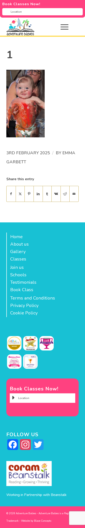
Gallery (18, 252)
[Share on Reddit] (65, 194)
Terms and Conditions (32, 298)
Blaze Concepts (42, 521)
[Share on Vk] (56, 194)
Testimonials (23, 282)
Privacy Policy (24, 305)
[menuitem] (68, 27)
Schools (18, 275)
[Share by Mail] (74, 194)
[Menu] (62, 27)
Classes (18, 259)
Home (16, 237)
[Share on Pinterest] (29, 194)
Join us (17, 267)
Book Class (21, 290)
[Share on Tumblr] (47, 194)
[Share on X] (20, 194)
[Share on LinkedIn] (38, 194)
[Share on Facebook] (11, 194)
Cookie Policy (24, 313)
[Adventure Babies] (35, 27)
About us (19, 244)
